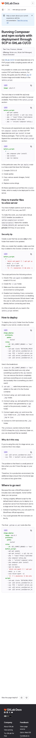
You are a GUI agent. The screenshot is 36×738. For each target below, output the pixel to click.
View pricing (8, 730)
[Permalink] (19, 202)
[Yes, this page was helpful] (22, 697)
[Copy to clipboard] (31, 85)
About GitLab (9, 726)
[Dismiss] (32, 15)
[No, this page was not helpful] (26, 697)
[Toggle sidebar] (3, 9)
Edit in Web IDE (25, 732)
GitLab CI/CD (9, 60)
